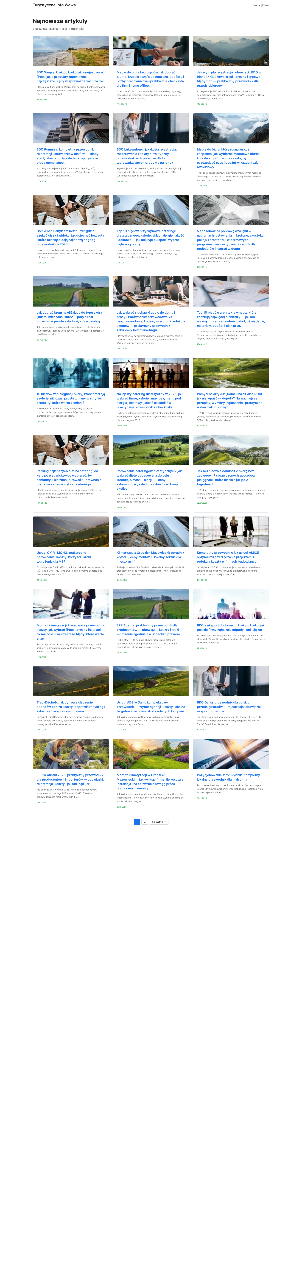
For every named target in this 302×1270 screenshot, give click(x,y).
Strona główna (260, 5)
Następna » (159, 821)
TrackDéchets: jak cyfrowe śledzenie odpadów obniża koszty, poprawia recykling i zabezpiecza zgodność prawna (71, 707)
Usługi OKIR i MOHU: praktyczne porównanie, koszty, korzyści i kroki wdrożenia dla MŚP (64, 557)
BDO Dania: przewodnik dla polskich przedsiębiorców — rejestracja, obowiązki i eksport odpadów (229, 707)
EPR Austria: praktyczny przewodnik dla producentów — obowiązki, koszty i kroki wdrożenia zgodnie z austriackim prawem (148, 629)
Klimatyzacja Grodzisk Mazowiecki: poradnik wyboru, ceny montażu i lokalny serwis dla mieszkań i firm (150, 557)
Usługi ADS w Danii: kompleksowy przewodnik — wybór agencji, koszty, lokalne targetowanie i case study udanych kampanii (151, 707)
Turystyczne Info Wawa (54, 5)
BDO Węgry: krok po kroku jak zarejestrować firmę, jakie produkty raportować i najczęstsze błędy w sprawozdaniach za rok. (70, 76)
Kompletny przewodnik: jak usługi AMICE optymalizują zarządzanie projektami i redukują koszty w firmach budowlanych (228, 557)
